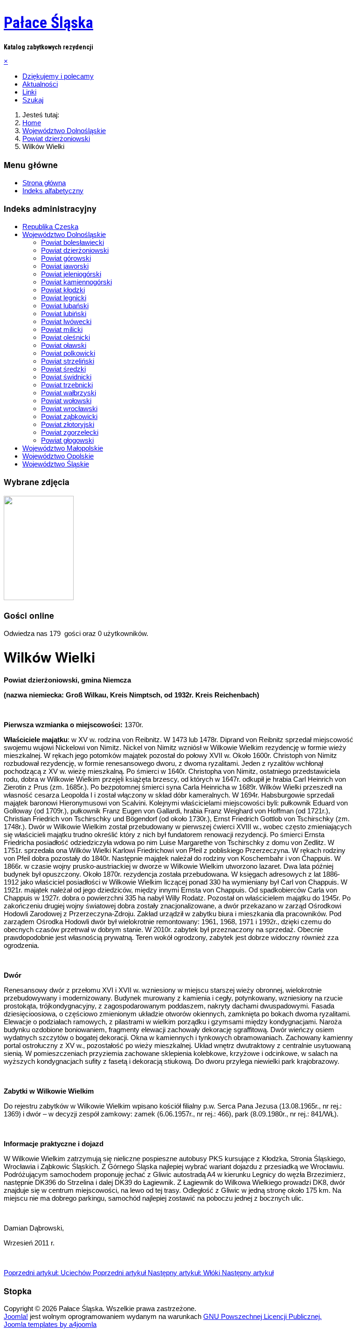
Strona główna (44, 183)
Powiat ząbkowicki (69, 416)
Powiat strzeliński (67, 361)
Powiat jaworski (65, 266)
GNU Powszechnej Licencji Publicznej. (262, 1316)
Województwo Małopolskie (62, 448)
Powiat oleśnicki (65, 337)
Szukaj (32, 100)
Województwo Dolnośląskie (64, 234)
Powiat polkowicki (68, 353)
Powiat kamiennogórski (76, 282)
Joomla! (16, 1316)
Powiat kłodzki (63, 290)
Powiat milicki (62, 329)
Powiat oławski (63, 345)
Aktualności (40, 84)
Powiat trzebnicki (67, 385)
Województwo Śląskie (55, 464)
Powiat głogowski (67, 440)
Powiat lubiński (63, 314)
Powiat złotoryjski (67, 424)
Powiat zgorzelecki (69, 432)
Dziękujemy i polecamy (58, 76)
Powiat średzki (63, 369)
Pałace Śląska (48, 22)
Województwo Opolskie (58, 456)
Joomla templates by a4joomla (50, 1324)
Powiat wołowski (66, 401)
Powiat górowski (66, 258)
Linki (29, 92)
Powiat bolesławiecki (72, 242)
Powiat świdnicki (66, 377)
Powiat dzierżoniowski (75, 250)
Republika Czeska (50, 226)
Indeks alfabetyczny (52, 191)
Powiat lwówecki (66, 321)
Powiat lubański (65, 306)
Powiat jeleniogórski (71, 274)
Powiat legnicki (63, 298)
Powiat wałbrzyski (68, 393)
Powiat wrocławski (69, 408)
